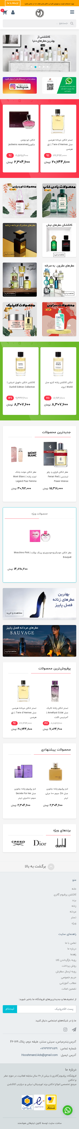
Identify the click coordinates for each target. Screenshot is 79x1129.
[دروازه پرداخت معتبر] (51, 1102)
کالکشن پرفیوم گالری (65, 894)
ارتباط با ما (12, 3)
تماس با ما (70, 943)
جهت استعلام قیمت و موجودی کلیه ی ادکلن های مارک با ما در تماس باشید (49, 4)
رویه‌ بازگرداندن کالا (66, 960)
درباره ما (71, 949)
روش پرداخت (69, 966)
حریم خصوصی (68, 977)
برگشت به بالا (36, 866)
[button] (7, 12)
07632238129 (48, 1049)
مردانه (73, 912)
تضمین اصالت (69, 989)
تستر (73, 917)
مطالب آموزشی (68, 983)
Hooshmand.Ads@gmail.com (39, 1055)
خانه (74, 889)
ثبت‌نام (10, 1009)
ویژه (74, 923)
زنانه (73, 906)
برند (74, 900)
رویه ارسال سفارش (66, 971)
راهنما (73, 954)
